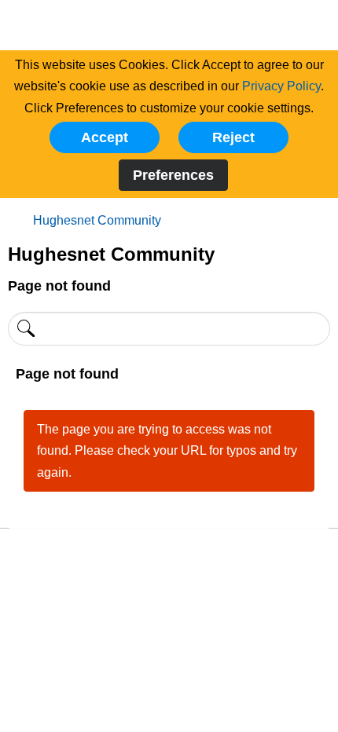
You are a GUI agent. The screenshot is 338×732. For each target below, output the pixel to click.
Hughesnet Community (97, 220)
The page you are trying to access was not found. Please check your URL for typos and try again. (167, 451)
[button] (105, 137)
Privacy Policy (281, 86)
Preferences (173, 175)
